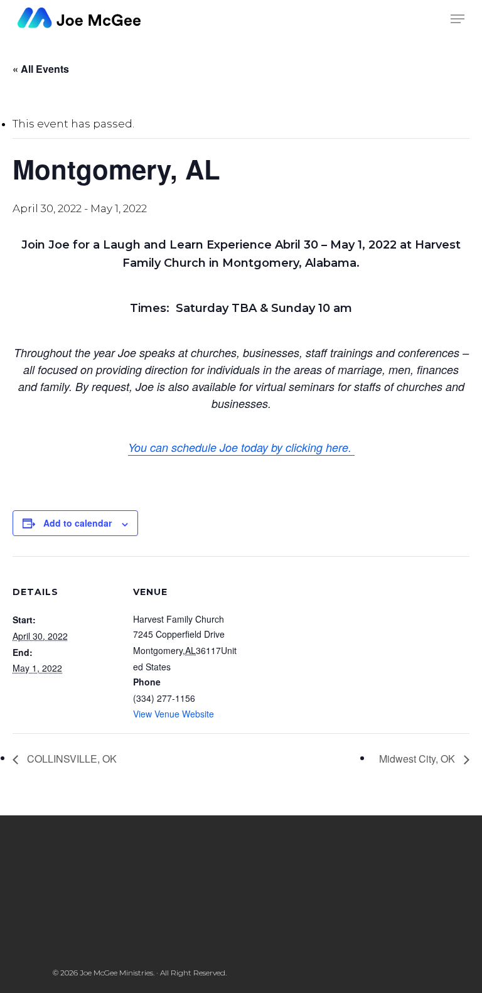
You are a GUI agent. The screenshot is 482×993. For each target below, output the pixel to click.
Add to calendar (77, 523)
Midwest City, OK (418, 758)
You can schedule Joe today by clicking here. (241, 447)
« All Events (41, 69)
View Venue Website (173, 713)
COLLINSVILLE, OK (70, 758)
